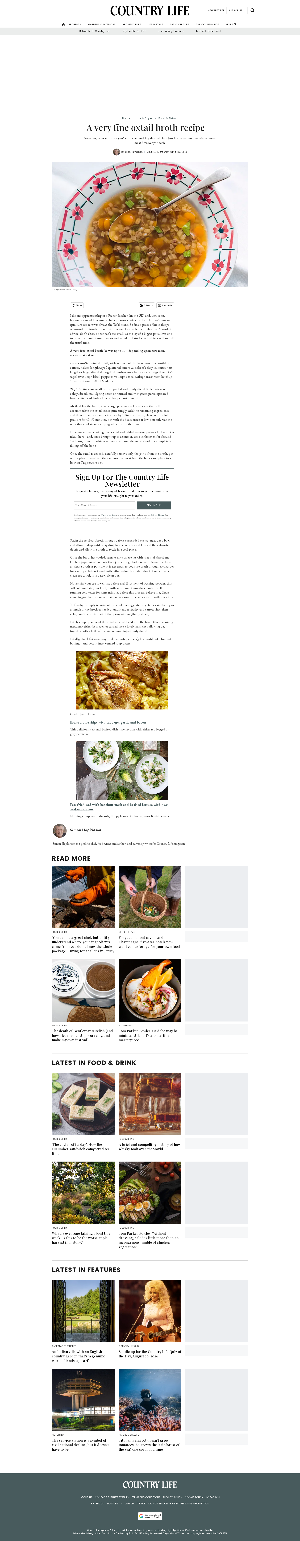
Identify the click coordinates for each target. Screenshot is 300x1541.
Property (75, 24)
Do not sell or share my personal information (178, 1503)
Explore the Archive (134, 31)
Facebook (97, 1503)
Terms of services (108, 514)
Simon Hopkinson (133, 151)
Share (79, 305)
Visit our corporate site (198, 1530)
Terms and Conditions (145, 1497)
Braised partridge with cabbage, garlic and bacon (108, 722)
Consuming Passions (171, 31)
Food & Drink (167, 118)
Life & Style (155, 24)
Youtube (112, 1503)
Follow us (148, 305)
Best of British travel (208, 31)
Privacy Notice (157, 514)
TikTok (141, 1503)
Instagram (213, 1497)
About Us (86, 1497)
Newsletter (167, 305)
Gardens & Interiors (102, 24)
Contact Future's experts (112, 1497)
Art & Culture (179, 24)
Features (182, 151)
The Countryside (207, 24)
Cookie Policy (194, 1497)
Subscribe (235, 10)
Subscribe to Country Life (94, 31)
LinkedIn (129, 1503)
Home (126, 118)
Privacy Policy (172, 1497)
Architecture (131, 24)
